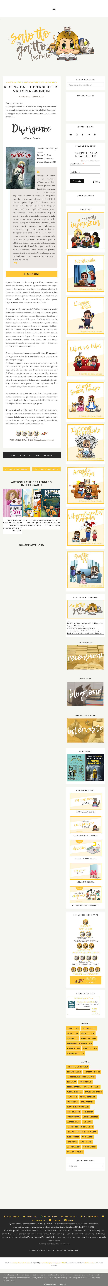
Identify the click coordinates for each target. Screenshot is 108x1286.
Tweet (13, 455)
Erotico (70, 1033)
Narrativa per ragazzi (18, 82)
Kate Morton (86, 1142)
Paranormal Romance (77, 1043)
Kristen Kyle (72, 1102)
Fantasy (85, 1033)
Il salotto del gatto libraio (86, 1002)
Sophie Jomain (85, 1082)
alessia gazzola (74, 1092)
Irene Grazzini (73, 1112)
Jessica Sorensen (87, 1097)
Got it (62, 1284)
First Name (75, 172)
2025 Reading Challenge (83, 998)
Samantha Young (75, 1152)
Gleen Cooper (73, 1137)
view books (95, 1014)
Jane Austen (87, 1137)
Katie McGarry (73, 1117)
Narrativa (85, 1038)
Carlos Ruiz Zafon (93, 1092)
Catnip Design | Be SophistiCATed (53, 1263)
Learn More (49, 1284)
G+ (30, 455)
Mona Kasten (88, 1077)
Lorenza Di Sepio (90, 1117)
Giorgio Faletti (89, 1132)
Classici (70, 1028)
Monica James (89, 1147)
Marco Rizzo (72, 1127)
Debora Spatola (74, 1087)
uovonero (51, 82)
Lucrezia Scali (73, 1122)
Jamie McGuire (73, 1077)
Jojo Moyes (72, 1142)
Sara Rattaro (87, 1102)
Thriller (87, 1048)
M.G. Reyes (87, 1122)
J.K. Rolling (72, 1097)
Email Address (77, 164)
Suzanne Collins (91, 1087)
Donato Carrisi (74, 1072)
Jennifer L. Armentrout (77, 1067)
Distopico (86, 1028)
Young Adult (73, 1053)
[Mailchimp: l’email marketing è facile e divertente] (96, 184)
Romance (71, 1048)
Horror (70, 1038)
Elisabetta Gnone (92, 1072)
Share (22, 455)
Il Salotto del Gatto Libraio (20, 1263)
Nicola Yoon (87, 1127)
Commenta (48, 455)
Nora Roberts (73, 1132)
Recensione (38, 82)
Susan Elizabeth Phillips (78, 1107)
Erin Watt (71, 1082)
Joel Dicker (88, 1112)
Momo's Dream (89, 1263)
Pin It (38, 455)
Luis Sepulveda (73, 1147)
